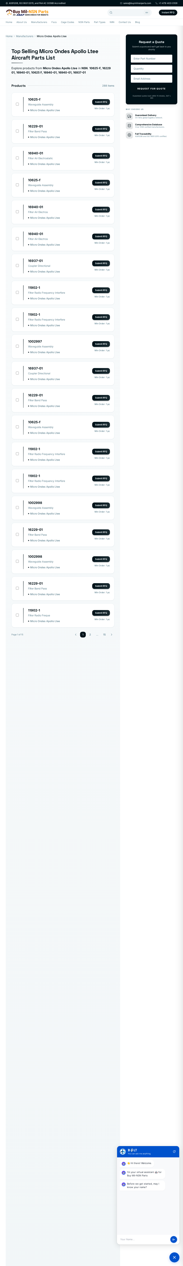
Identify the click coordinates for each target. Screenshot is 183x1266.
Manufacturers (39, 22)
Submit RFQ (101, 102)
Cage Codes (67, 22)
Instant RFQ (168, 12)
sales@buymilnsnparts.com (137, 3)
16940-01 (35, 153)
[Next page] (111, 634)
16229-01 (35, 126)
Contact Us (125, 22)
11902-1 (34, 288)
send (173, 1239)
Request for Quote (151, 88)
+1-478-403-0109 (168, 3)
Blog (137, 22)
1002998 (35, 503)
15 (104, 634)
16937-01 (35, 261)
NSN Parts (84, 22)
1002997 (35, 341)
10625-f (34, 99)
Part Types (99, 22)
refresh (174, 1151)
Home (9, 22)
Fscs (54, 22)
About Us (21, 22)
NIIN (112, 22)
